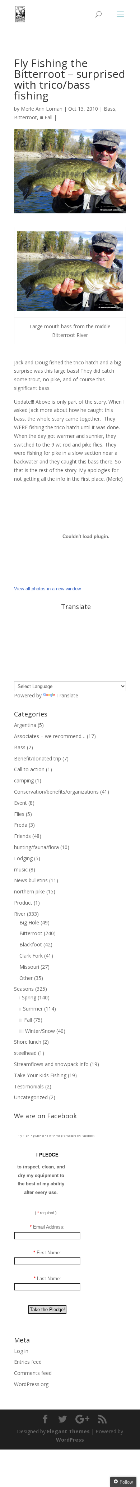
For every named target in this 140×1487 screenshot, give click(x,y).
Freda (20, 824)
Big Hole (29, 922)
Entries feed (28, 1361)
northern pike (29, 891)
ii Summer (31, 1008)
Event (20, 802)
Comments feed (33, 1373)
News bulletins (31, 880)
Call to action (29, 769)
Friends (22, 836)
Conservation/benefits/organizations (56, 791)
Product (23, 902)
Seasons (24, 988)
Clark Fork (31, 955)
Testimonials (29, 1086)
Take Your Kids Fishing (40, 1075)
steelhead (25, 1052)
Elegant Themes (68, 1431)
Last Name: (47, 1278)
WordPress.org (31, 1384)
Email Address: (47, 1227)
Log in (21, 1351)
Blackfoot (30, 944)
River (19, 913)
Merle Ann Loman (41, 108)
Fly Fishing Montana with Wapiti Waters (47, 1135)
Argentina (25, 725)
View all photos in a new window (47, 588)
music (21, 869)
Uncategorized (31, 1097)
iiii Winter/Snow (37, 1030)
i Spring (27, 997)
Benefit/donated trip (37, 758)
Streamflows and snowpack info (51, 1064)
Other (26, 978)
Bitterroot (25, 117)
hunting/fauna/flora (36, 847)
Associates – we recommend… (49, 736)
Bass (109, 108)
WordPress (70, 1439)
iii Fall (46, 117)
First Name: (47, 1252)
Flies (19, 814)
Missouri (29, 966)
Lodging (23, 858)
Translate (67, 695)
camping (24, 780)
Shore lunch (27, 1041)
